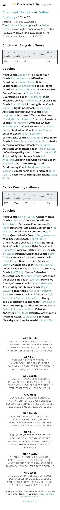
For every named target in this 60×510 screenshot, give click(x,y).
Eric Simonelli (19, 298)
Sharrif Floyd (47, 320)
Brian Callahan (27, 82)
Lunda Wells (9, 250)
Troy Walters (30, 100)
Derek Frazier (24, 119)
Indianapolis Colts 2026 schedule (30, 381)
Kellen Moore (10, 224)
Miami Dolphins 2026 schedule (30, 363)
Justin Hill (7, 108)
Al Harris (37, 268)
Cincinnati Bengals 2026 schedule (30, 344)
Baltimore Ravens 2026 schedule (30, 341)
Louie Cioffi (50, 152)
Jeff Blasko (8, 253)
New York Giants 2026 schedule (30, 438)
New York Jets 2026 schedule (30, 369)
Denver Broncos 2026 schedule (30, 397)
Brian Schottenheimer (40, 290)
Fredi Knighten (19, 122)
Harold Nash (48, 302)
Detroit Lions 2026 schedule (30, 419)
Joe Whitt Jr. (18, 272)
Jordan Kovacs (47, 148)
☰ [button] (4, 4)
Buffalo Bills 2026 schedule (30, 360)
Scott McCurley (43, 264)
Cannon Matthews (41, 283)
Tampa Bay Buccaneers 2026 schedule (30, 466)
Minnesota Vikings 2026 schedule (30, 425)
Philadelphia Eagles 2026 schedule (30, 441)
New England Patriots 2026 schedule (30, 366)
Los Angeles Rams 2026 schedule (30, 478)
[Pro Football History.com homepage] (13, 4)
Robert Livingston (32, 134)
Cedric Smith (9, 309)
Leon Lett (35, 279)
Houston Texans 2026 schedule (30, 378)
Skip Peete (25, 246)
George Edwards (33, 276)
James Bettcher (43, 130)
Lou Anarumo (26, 85)
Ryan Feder (34, 298)
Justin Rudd (21, 313)
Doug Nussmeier (46, 235)
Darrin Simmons (20, 78)
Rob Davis (17, 220)
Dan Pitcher (35, 97)
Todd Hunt (34, 167)
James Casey (43, 108)
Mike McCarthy (26, 216)
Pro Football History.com (34, 4)
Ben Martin (8, 119)
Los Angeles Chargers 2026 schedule (30, 403)
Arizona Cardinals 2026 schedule (30, 475)
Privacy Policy (30, 501)
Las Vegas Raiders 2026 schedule (30, 406)
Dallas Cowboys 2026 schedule (30, 435)
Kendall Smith (26, 309)
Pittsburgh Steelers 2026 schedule (30, 350)
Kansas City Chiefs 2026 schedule (30, 400)
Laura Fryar (29, 316)
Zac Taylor (24, 74)
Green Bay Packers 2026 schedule (30, 422)
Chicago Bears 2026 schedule (30, 416)
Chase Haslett (10, 261)
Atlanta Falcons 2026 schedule (30, 456)
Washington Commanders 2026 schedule (30, 446)
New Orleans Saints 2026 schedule (30, 463)
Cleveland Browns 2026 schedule (30, 347)
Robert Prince (38, 239)
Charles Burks (35, 137)
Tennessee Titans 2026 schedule (30, 388)
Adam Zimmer (10, 126)
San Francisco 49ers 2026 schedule (30, 481)
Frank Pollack (34, 93)
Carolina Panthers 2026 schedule (30, 459)
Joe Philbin (35, 242)
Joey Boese (8, 163)
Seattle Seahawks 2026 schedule (30, 484)
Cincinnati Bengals (17, 12)
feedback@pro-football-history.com (37, 495)
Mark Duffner (44, 145)
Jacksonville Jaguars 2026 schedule (30, 385)
